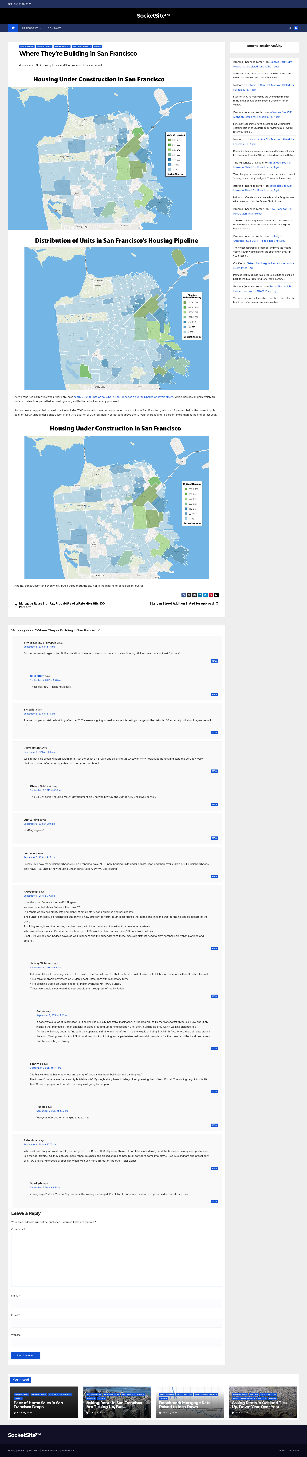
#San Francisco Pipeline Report (82, 65)
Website (16, 1334)
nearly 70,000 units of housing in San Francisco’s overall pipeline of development (123, 396)
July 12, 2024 (97, 1412)
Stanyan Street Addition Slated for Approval (182, 603)
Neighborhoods (62, 46)
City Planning (27, 46)
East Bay (254, 1394)
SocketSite (37, 676)
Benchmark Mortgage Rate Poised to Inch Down (184, 1404)
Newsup (54, 1450)
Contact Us (293, 1450)
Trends (97, 46)
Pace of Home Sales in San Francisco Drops (38, 1404)
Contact (54, 28)
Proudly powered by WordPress (24, 1450)
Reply (214, 661)
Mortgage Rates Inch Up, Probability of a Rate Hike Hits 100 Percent (62, 605)
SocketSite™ (153, 15)
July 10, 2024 (243, 1412)
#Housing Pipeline (51, 65)
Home (282, 1450)
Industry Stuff (44, 46)
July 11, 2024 (169, 1412)
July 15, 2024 (24, 1412)
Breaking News (21, 1394)
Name (16, 1295)
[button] (290, 28)
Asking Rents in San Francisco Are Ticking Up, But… (114, 1404)
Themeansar (68, 1450)
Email (15, 1315)
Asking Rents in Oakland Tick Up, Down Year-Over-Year (259, 1404)
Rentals (91, 1398)
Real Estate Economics (60, 1394)
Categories (30, 28)
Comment (18, 1229)
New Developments (82, 46)
